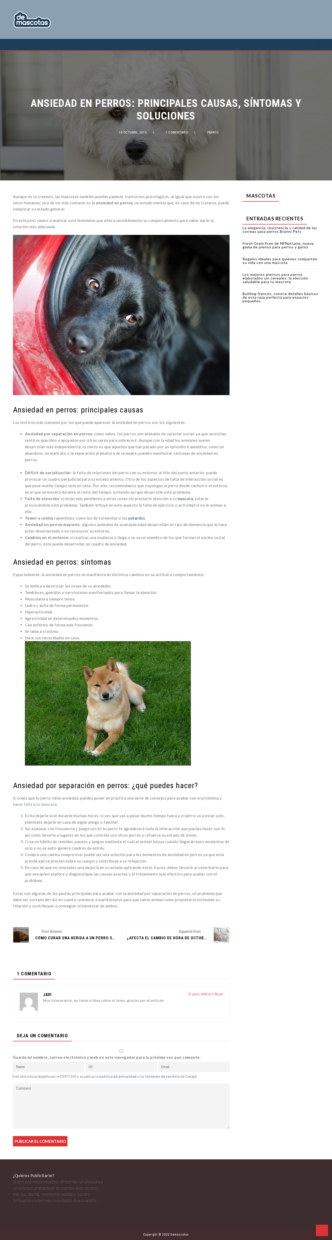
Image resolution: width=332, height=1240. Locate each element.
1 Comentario (176, 132)
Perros (213, 132)
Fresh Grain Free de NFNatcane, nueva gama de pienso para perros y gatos (278, 245)
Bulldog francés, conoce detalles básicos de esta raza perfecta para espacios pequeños (280, 297)
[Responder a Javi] (167, 1001)
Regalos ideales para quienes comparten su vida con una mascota (280, 261)
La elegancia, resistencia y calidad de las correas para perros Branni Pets (280, 230)
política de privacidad (118, 1076)
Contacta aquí (25, 1206)
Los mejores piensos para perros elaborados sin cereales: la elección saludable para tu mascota (275, 278)
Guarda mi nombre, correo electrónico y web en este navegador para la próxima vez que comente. (106, 1057)
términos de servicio (162, 1076)
